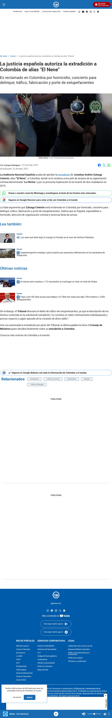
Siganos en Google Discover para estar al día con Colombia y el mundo (43, 200)
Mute (83, 714)
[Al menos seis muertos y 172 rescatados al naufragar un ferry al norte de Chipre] (7, 282)
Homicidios (71, 379)
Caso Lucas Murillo (32, 12)
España (87, 379)
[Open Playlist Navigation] (108, 714)
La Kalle (19, 656)
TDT (39, 653)
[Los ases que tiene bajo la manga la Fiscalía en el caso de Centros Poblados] (7, 238)
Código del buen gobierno (47, 656)
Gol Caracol (20, 653)
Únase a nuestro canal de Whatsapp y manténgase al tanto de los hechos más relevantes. (52, 193)
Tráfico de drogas (37, 384)
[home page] (56, 4)
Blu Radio (3, 56)
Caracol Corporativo (23, 676)
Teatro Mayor (21, 670)
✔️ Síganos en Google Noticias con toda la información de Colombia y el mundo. (47, 372)
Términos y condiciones (77, 661)
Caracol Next (21, 680)
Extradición (34, 379)
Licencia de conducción (51, 12)
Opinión (20, 234)
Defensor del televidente (46, 649)
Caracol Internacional (24, 673)
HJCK (18, 659)
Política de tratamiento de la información (78, 654)
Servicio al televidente (45, 646)
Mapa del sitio (42, 670)
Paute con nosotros (44, 666)
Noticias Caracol (22, 646)
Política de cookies (75, 658)
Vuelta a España (69, 12)
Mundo (13, 56)
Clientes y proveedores (46, 663)
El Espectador (21, 666)
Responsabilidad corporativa (79, 649)
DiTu (18, 663)
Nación (19, 249)
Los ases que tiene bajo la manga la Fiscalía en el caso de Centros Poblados (57, 237)
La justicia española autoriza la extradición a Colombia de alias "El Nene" (46, 56)
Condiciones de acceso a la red (80, 646)
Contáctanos (42, 659)
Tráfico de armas (53, 379)
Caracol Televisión (23, 649)
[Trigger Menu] (3, 4)
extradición (64, 174)
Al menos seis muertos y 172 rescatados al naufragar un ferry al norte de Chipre (58, 281)
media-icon (56, 713)
